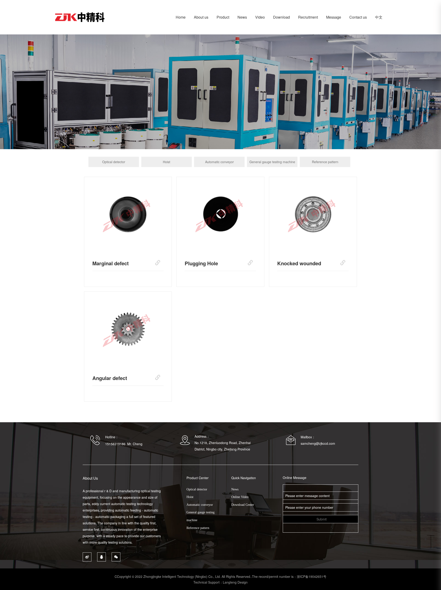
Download (281, 17)
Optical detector (113, 161)
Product (223, 17)
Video (260, 17)
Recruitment (308, 17)
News (242, 17)
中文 (378, 17)
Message (333, 17)
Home (181, 17)
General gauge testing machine (272, 161)
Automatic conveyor (219, 161)
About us (201, 17)
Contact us (358, 17)
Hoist (166, 161)
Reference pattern (325, 161)
